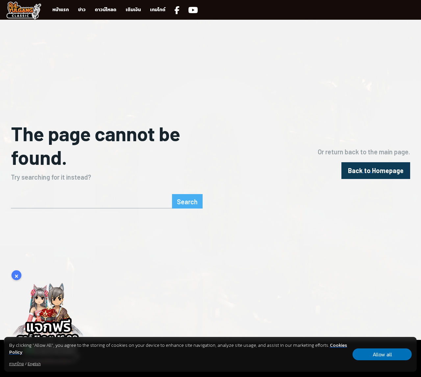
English (34, 364)
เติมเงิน (133, 9)
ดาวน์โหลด (105, 9)
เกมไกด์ (157, 9)
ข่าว (82, 9)
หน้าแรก (60, 9)
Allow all (382, 354)
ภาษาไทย (16, 364)
